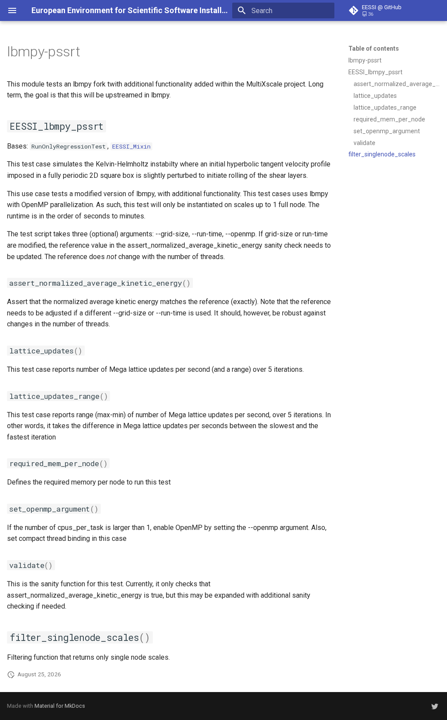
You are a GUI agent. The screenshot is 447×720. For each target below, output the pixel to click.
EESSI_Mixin (131, 146)
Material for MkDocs (59, 706)
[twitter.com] (435, 706)
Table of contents (373, 48)
